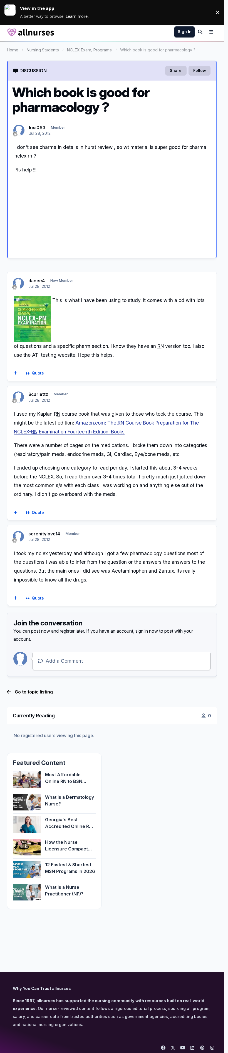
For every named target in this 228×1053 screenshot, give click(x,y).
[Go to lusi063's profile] (18, 130)
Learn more (12, 12)
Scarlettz (38, 394)
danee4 (36, 280)
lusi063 (37, 127)
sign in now (146, 631)
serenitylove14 (44, 534)
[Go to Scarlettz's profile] (18, 397)
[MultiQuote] (15, 373)
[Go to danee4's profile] (18, 283)
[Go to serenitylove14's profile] (18, 536)
